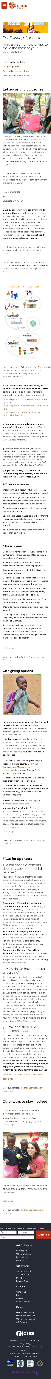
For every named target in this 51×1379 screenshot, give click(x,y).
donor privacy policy (25, 1316)
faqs (18, 1295)
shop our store (23, 1302)
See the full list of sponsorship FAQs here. (22, 1074)
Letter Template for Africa (15, 399)
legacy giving (22, 1281)
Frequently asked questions (16, 71)
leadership (21, 1260)
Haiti (14, 767)
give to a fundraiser (25, 1312)
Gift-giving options (12, 67)
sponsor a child (23, 1271)
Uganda (13, 770)
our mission (21, 1251)
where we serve (23, 1254)
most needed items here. (17, 804)
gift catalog (21, 1322)
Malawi (20, 767)
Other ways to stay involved (16, 76)
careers (19, 1298)
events (19, 1278)
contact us (21, 1292)
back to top (8, 648)
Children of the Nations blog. (19, 1114)
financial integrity (24, 1257)
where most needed (25, 1319)
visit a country (22, 1275)
